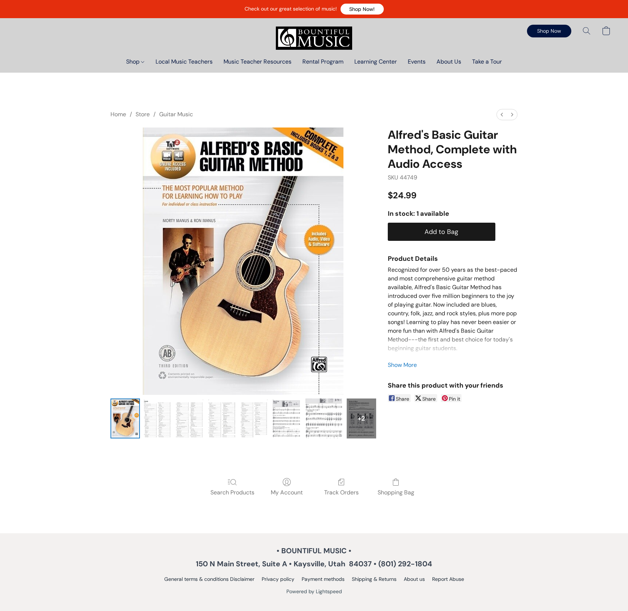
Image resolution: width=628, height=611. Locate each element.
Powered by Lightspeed (314, 591)
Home (118, 114)
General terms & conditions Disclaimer (209, 579)
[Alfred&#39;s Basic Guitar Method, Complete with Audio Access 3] (222, 418)
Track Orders (341, 492)
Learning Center (375, 61)
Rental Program (322, 61)
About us (414, 579)
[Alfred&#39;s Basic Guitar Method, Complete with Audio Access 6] (324, 418)
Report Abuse (448, 579)
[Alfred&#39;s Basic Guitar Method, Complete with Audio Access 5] (286, 418)
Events (417, 61)
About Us (448, 61)
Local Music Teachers (184, 61)
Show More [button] (402, 365)
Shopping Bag (396, 492)
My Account (287, 492)
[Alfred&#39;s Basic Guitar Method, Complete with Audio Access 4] (254, 418)
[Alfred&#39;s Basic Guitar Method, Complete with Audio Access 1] (157, 418)
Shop (133, 61)
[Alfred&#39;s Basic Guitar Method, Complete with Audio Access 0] (125, 418)
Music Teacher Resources (257, 61)
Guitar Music (176, 114)
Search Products (232, 492)
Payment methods (323, 579)
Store (143, 114)
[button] (362, 9)
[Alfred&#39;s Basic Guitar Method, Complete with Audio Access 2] (189, 418)
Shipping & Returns (374, 579)
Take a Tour (487, 61)
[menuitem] (502, 114)
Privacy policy (278, 579)
